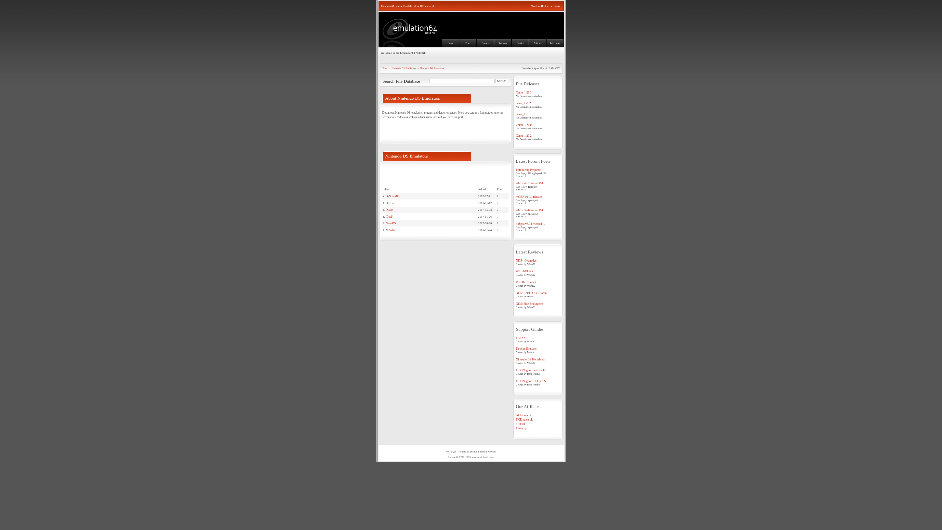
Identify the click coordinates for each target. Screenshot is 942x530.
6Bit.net (520, 424)
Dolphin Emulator (526, 348)
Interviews (555, 43)
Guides (520, 43)
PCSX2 (520, 338)
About (534, 6)
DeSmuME (392, 196)
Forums (485, 43)
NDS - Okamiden (526, 260)
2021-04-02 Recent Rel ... (531, 183)
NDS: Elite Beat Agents (529, 303)
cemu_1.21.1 (523, 114)
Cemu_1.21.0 (524, 125)
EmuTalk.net (409, 6)
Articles (537, 43)
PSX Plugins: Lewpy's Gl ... (532, 370)
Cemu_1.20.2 (524, 135)
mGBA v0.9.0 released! (529, 197)
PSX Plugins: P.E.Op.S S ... (532, 381)
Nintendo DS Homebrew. (531, 359)
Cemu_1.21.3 (524, 92)
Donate (556, 6)
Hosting (545, 6)
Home (450, 43)
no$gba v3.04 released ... (530, 223)
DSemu (390, 203)
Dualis (389, 210)
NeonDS (391, 223)
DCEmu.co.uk (427, 6)
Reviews (502, 43)
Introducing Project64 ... (530, 170)
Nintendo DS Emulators (432, 68)
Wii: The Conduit (526, 282)
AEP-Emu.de (523, 415)
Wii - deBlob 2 (524, 271)
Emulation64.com (390, 6)
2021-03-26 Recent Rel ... (531, 210)
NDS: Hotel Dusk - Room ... (533, 293)
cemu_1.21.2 (523, 103)
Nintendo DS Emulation (404, 68)
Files (467, 43)
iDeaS (389, 216)
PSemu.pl (521, 428)
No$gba (390, 230)
